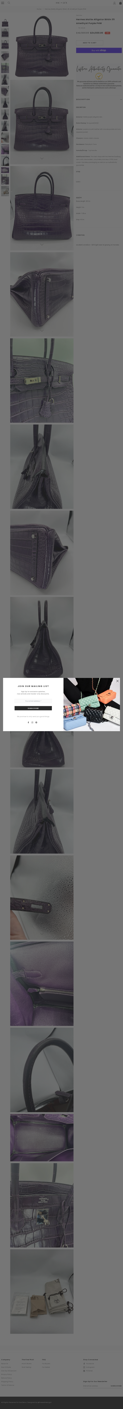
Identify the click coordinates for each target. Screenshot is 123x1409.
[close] (117, 681)
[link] (29, 722)
